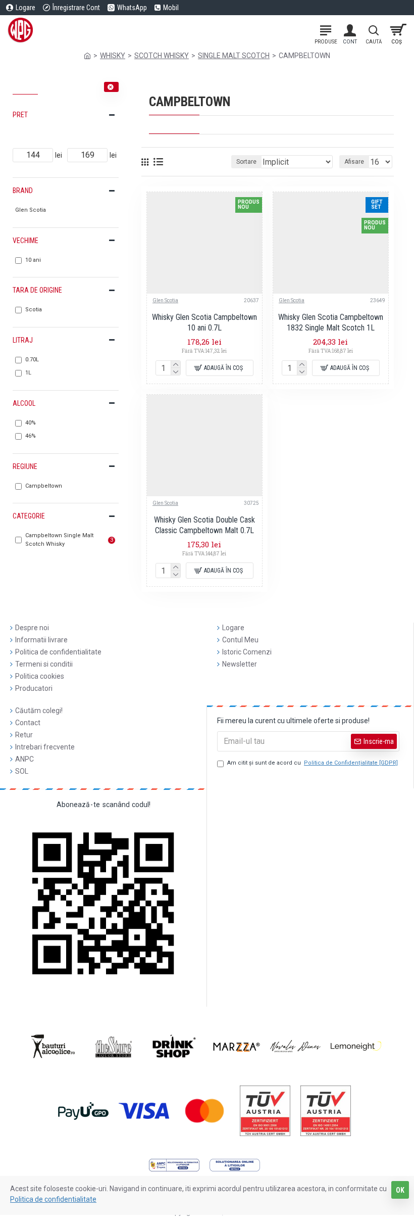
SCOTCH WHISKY (161, 56)
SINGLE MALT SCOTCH (234, 56)
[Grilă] (144, 162)
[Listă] (158, 162)
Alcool (24, 403)
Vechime (25, 241)
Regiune (25, 466)
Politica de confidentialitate (53, 1199)
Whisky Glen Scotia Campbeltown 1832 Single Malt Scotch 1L (330, 322)
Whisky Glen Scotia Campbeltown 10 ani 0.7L (204, 322)
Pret (20, 115)
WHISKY (112, 56)
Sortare (246, 161)
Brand (23, 190)
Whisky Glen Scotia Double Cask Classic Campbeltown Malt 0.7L (204, 525)
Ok (400, 1190)
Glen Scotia (165, 300)
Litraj (23, 340)
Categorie (29, 516)
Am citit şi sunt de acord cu (312, 763)
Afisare (354, 161)
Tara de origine (37, 290)
